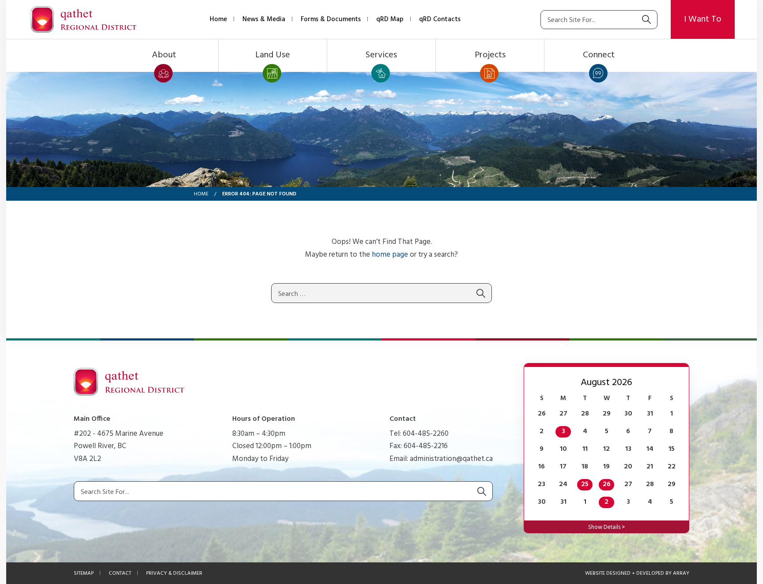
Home (218, 19)
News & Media (263, 19)
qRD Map (390, 19)
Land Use (272, 55)
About (164, 55)
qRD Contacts (440, 19)
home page (390, 255)
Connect (599, 55)
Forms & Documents (331, 19)
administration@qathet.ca (451, 459)
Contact (120, 573)
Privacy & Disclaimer (174, 573)
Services (381, 55)
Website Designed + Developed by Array (637, 573)
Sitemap (84, 573)
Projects (490, 55)
